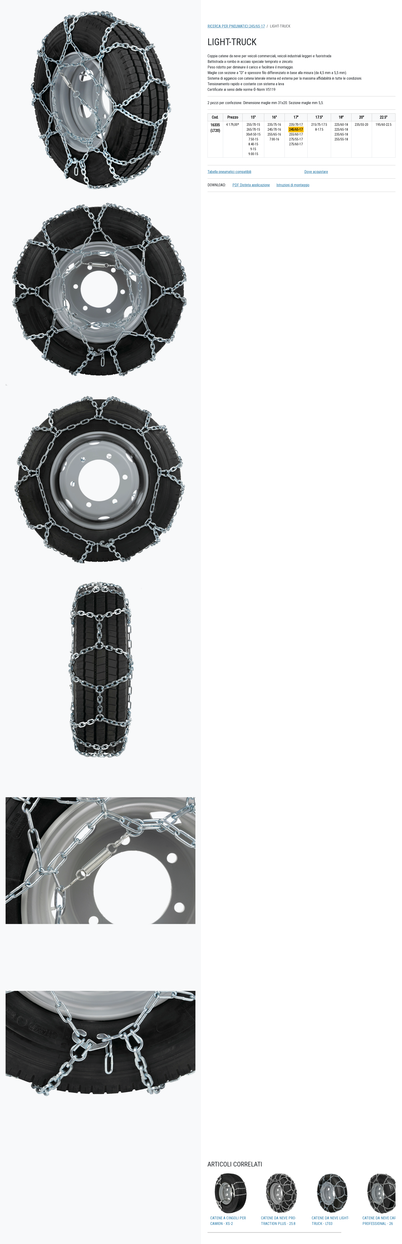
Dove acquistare (316, 172)
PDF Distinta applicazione (251, 185)
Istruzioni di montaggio (292, 185)
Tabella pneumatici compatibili (229, 172)
